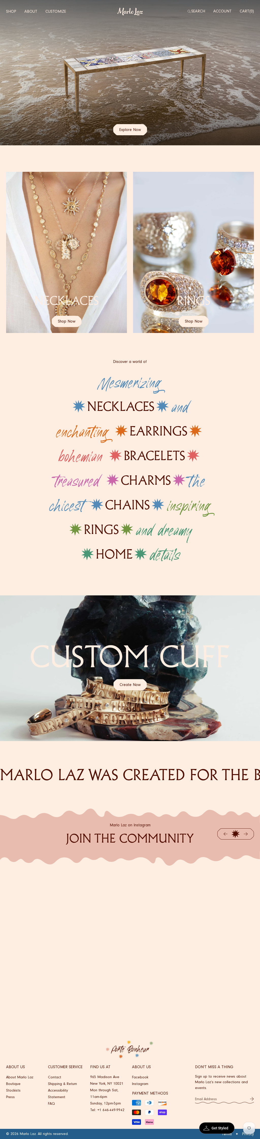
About (30, 11)
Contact (54, 1077)
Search (198, 11)
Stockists (13, 1090)
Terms (227, 1134)
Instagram (140, 1084)
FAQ (51, 1103)
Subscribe (252, 1099)
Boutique (13, 1084)
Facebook (140, 1077)
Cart (246, 11)
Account (222, 11)
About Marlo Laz (19, 1077)
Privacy (248, 1134)
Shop (11, 11)
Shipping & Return (62, 1084)
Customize (55, 11)
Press (10, 1097)
